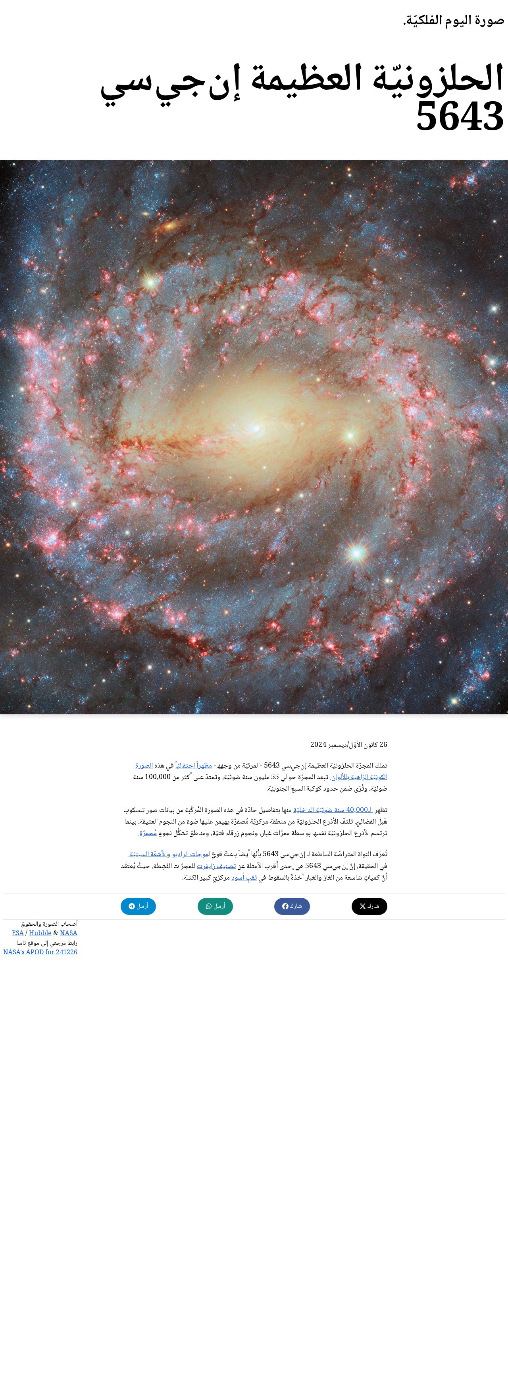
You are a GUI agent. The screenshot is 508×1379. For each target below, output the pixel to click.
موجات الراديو (190, 855)
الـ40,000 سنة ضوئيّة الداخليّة (333, 810)
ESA (18, 933)
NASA (68, 933)
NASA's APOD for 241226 (40, 953)
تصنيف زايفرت (216, 866)
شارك (372, 906)
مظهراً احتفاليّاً (193, 766)
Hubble (40, 933)
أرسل (218, 906)
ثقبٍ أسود (244, 878)
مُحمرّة (148, 833)
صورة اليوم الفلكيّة (455, 21)
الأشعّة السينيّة (148, 855)
